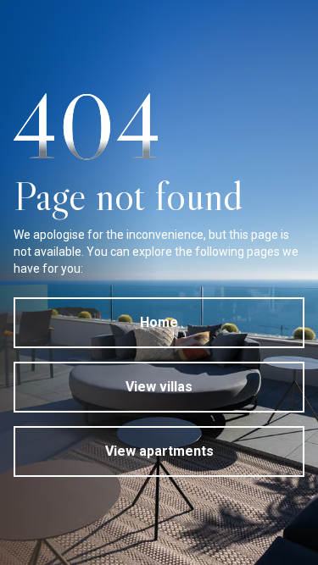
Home (159, 322)
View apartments (159, 451)
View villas (159, 387)
